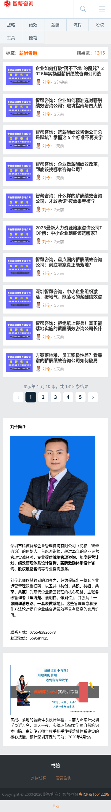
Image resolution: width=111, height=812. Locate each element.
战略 (11, 25)
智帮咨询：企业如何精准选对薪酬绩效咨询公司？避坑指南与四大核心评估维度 (69, 102)
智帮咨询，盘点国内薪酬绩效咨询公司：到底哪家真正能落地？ (69, 262)
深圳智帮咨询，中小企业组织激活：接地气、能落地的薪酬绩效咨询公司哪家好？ (69, 294)
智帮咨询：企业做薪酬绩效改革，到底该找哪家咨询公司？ (69, 166)
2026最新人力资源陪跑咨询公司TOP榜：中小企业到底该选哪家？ (69, 230)
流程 (77, 25)
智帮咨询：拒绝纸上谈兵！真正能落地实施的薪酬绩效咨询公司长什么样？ (69, 325)
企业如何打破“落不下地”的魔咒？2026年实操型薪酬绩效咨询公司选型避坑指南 (70, 70)
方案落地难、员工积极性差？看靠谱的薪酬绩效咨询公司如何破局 (69, 357)
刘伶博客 (38, 778)
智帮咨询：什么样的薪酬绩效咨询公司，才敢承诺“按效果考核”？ (69, 198)
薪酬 (55, 25)
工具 (11, 37)
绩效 (33, 25)
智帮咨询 (63, 778)
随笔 (33, 37)
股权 (100, 25)
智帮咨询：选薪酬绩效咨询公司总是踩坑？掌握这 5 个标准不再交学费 (69, 134)
